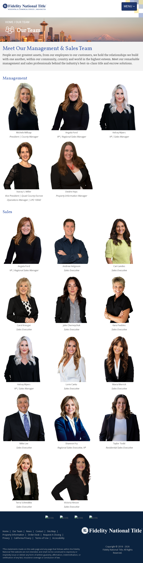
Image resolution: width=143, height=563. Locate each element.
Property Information (13, 534)
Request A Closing (52, 534)
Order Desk (33, 534)
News (29, 531)
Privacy (6, 538)
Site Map (51, 531)
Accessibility (58, 538)
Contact (39, 531)
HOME (9, 22)
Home (6, 531)
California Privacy (22, 538)
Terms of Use (41, 538)
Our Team (19, 531)
